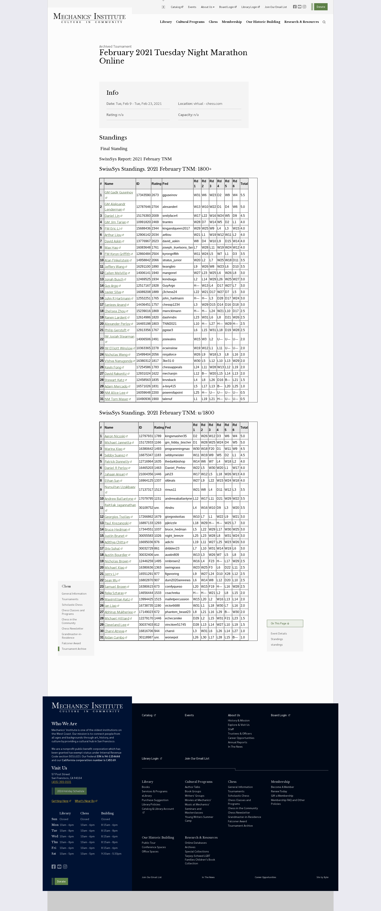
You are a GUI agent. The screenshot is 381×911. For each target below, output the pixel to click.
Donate (321, 6)
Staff (231, 729)
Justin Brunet (115, 535)
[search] (324, 22)
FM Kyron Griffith (117, 253)
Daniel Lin (112, 215)
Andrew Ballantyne (119, 498)
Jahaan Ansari (115, 474)
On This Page (278, 623)
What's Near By (85, 801)
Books (146, 787)
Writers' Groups (194, 795)
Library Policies (151, 804)
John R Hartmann (118, 298)
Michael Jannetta (118, 442)
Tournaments (70, 599)
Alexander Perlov (117, 323)
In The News (235, 746)
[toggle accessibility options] (163, 6)
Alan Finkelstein (117, 260)
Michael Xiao (114, 567)
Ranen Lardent (116, 317)
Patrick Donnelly (117, 461)
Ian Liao (110, 605)
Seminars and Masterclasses (194, 810)
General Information (74, 593)
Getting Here (60, 801)
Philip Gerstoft (116, 330)
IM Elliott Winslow (119, 348)
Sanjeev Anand (115, 304)
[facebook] (295, 7)
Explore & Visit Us (239, 724)
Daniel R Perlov (116, 467)
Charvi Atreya (114, 631)
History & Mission (239, 720)
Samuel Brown (115, 586)
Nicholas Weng (116, 354)
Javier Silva (113, 291)
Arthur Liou (113, 234)
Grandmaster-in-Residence (72, 635)
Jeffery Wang (114, 266)
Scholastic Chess (72, 604)
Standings (277, 639)
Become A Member (282, 787)
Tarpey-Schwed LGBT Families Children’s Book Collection (200, 859)
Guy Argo (111, 285)
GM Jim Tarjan (115, 222)
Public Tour (149, 842)
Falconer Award (71, 643)
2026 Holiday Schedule (70, 791)
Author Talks (192, 787)
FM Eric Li (112, 228)
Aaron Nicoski (115, 436)
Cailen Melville (116, 272)
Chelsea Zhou (115, 310)
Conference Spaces (154, 847)
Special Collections (197, 851)
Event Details (279, 633)
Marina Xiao (113, 448)
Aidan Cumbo (114, 637)
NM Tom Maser (116, 398)
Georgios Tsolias (117, 516)
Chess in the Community (69, 621)
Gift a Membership (282, 795)
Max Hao (111, 247)
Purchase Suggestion (155, 800)
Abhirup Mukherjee (119, 611)
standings (277, 644)
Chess (66, 586)
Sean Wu (111, 580)
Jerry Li (110, 573)
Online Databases (196, 842)
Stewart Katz (114, 379)
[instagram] (304, 7)
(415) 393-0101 (61, 782)
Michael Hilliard (117, 618)
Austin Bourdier (116, 554)
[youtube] (299, 7)
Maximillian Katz (117, 599)
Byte (326, 877)
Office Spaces (150, 851)
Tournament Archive (74, 648)
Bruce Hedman (116, 529)
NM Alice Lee (115, 392)
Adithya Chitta (115, 542)
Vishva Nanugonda (118, 360)
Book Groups (193, 791)
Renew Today (279, 791)
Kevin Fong (113, 367)
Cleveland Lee (115, 624)
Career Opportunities (241, 737)
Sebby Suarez (115, 455)
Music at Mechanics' (197, 804)
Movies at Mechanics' (198, 800)
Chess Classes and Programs (73, 611)
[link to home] (89, 18)
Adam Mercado (116, 386)
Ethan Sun (112, 480)
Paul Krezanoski (117, 523)
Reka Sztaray (114, 592)
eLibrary (147, 795)
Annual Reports (237, 742)
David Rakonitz (116, 373)
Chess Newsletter (72, 628)
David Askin (113, 241)
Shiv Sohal (112, 548)
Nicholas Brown (116, 561)
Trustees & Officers (240, 733)
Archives (190, 847)
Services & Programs (154, 791)
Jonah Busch (114, 279)
